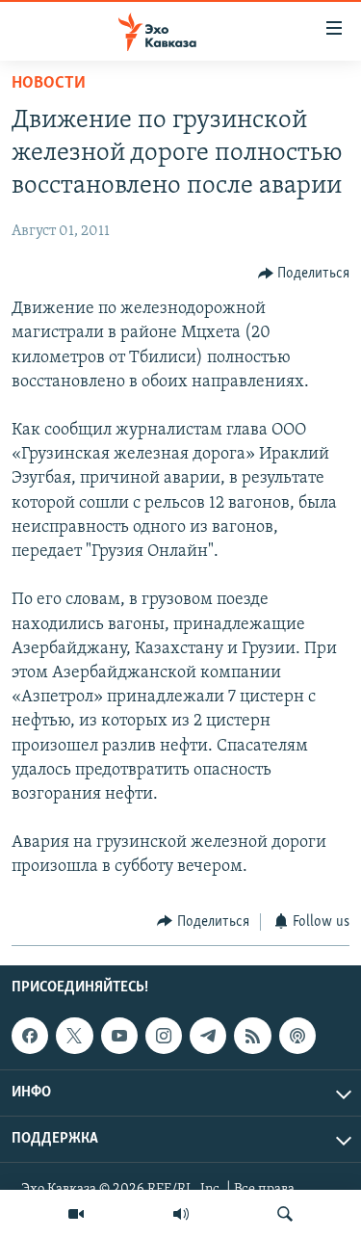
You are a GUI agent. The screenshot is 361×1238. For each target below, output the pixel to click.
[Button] (304, 273)
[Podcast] (297, 1035)
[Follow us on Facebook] (30, 1035)
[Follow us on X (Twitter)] (74, 1035)
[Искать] (285, 1214)
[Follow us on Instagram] (163, 1035)
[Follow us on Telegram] (208, 1035)
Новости (49, 83)
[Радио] (181, 1214)
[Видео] (76, 1214)
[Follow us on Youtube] (119, 1035)
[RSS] (252, 1035)
